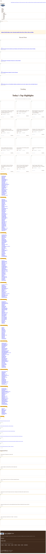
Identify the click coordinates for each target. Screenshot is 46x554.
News (4, 15)
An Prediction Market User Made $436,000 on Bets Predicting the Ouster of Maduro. (7, 130)
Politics (4, 16)
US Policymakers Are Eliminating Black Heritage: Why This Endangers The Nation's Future (23, 130)
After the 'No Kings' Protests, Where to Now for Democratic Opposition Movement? (10, 479)
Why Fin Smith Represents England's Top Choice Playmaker (9, 72)
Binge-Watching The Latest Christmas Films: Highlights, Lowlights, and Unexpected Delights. (38, 111)
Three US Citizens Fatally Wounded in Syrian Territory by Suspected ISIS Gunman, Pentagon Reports (22, 166)
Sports (4, 17)
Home (2, 8)
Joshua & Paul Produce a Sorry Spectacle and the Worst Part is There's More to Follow (17, 32)
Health (4, 13)
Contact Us (3, 19)
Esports (2, 10)
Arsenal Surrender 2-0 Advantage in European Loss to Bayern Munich (11, 60)
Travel (4, 18)
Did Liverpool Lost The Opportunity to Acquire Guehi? (7, 454)
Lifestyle (4, 14)
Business (3, 9)
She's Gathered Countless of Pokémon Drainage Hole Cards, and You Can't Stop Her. (7, 166)
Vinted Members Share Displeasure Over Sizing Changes (12, 2)
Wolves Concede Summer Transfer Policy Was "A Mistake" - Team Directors (7, 446)
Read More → (12, 135)
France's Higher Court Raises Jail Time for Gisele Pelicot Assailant (26, 2)
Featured (3, 11)
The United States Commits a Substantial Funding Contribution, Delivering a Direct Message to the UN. (7, 111)
